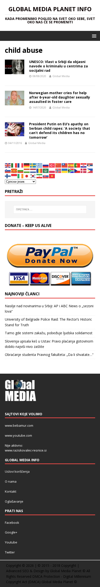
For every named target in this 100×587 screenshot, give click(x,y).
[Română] (39, 170)
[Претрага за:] (50, 209)
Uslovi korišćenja (17, 471)
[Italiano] (14, 165)
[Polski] (52, 170)
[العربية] (46, 170)
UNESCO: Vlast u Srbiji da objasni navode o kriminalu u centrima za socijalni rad (58, 66)
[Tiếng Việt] (52, 175)
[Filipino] (90, 170)
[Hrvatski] (84, 165)
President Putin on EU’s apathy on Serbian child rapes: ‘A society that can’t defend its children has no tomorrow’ (59, 131)
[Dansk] (84, 170)
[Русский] (46, 165)
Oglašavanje (14, 501)
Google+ (11, 532)
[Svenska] (33, 165)
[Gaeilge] (20, 175)
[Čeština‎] (77, 170)
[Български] (20, 170)
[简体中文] (58, 165)
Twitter (10, 552)
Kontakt (10, 491)
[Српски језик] (90, 165)
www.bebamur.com (19, 425)
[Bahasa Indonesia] (14, 175)
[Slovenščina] (8, 170)
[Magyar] (27, 170)
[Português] (77, 165)
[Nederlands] (33, 170)
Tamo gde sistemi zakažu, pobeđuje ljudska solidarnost (48, 333)
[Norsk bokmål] (58, 170)
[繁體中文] (65, 165)
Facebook (12, 522)
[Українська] (65, 170)
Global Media (61, 76)
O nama (11, 481)
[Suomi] (8, 175)
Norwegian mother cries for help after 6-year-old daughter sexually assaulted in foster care (59, 97)
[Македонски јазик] (14, 170)
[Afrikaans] (71, 170)
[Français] (20, 165)
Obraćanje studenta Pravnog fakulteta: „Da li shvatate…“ (49, 354)
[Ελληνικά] (39, 165)
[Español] (71, 165)
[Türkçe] (52, 165)
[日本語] (27, 175)
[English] (8, 165)
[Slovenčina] (46, 175)
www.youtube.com (18, 435)
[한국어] (33, 175)
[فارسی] (39, 175)
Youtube (11, 542)
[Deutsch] (27, 165)
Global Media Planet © (59, 581)
